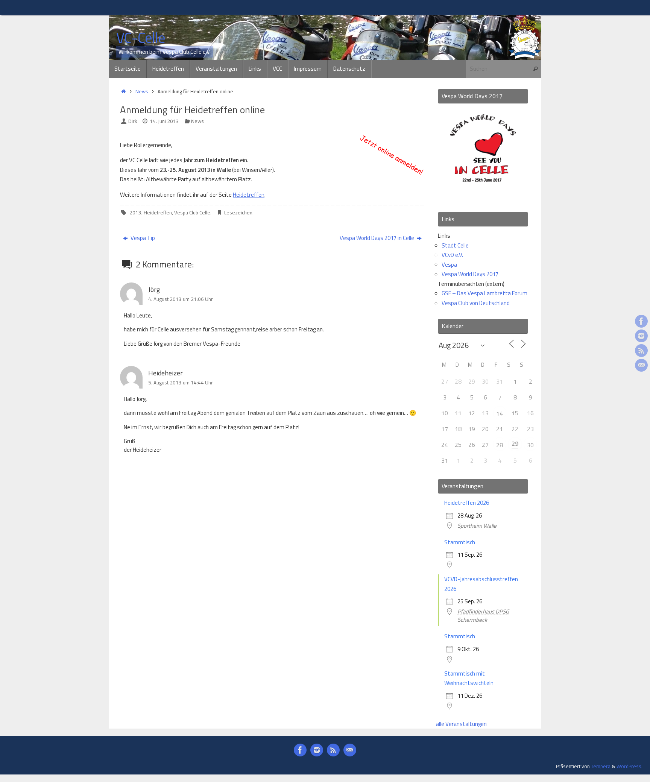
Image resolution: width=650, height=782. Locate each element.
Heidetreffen (248, 194)
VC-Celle (140, 38)
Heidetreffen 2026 (466, 502)
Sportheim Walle (477, 525)
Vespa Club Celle (192, 212)
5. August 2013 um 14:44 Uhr (180, 382)
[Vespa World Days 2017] (483, 196)
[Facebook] (641, 321)
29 (515, 443)
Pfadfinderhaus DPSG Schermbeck (483, 615)
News (141, 91)
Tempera (601, 766)
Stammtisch (459, 542)
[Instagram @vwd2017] (641, 336)
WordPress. (629, 766)
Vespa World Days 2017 (470, 274)
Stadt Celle (455, 245)
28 (499, 444)
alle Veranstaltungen (461, 724)
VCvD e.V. (452, 255)
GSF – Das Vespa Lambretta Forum (484, 293)
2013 (135, 212)
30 (530, 444)
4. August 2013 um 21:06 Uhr (180, 299)
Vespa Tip (142, 238)
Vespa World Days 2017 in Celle (377, 238)
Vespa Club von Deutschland (476, 303)
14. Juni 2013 (164, 121)
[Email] (641, 365)
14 (499, 413)
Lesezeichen (238, 212)
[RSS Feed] (641, 350)
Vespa (449, 264)
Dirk (132, 121)
